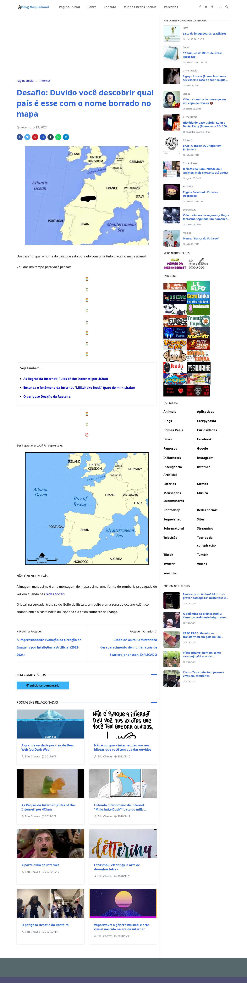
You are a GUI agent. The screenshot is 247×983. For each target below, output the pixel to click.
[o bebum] (175, 297)
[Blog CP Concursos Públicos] (199, 263)
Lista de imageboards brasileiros (204, 33)
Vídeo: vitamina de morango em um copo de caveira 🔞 (204, 101)
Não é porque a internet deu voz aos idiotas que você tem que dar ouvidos (122, 747)
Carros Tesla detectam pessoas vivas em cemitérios (203, 674)
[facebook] (200, 7)
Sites (185, 28)
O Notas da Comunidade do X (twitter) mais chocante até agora (205, 170)
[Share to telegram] (66, 137)
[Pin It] (35, 137)
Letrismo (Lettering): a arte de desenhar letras (117, 867)
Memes (187, 232)
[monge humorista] (175, 286)
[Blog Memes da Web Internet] (175, 263)
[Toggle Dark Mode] (220, 7)
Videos (186, 93)
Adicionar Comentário (44, 685)
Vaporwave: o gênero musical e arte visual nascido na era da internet (121, 927)
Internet (187, 140)
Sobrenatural (190, 209)
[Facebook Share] (20, 137)
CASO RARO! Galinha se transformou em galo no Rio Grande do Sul (202, 636)
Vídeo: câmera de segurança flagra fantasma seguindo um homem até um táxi (206, 218)
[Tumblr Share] (50, 137)
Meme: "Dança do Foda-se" (201, 238)
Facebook (188, 186)
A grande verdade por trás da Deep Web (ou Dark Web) (47, 747)
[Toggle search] (226, 6)
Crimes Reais (190, 70)
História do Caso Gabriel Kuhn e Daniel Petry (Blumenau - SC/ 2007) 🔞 (206, 126)
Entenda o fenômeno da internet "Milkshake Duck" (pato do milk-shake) (79, 387)
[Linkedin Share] (43, 137)
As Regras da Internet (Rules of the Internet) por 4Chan (65, 379)
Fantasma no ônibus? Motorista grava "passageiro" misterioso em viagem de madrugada (205, 597)
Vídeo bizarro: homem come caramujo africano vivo (202, 654)
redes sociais (55, 594)
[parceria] (198, 286)
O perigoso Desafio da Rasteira (47, 396)
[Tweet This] (27, 137)
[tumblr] (212, 7)
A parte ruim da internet (40, 865)
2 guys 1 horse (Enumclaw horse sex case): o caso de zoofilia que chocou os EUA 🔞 (204, 79)
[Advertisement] (87, 46)
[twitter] (206, 7)
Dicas (186, 47)
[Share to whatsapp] (58, 137)
